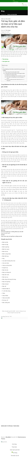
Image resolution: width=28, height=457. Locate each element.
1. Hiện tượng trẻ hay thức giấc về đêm (13, 72)
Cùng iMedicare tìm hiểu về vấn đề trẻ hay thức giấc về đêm (14, 70)
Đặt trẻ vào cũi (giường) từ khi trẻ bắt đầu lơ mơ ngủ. (16, 75)
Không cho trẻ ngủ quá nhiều (11, 74)
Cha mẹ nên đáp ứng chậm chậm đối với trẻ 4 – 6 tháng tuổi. (15, 80)
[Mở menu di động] (1, 4)
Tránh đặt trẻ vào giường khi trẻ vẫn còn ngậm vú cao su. (15, 78)
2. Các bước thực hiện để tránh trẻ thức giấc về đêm (15, 73)
